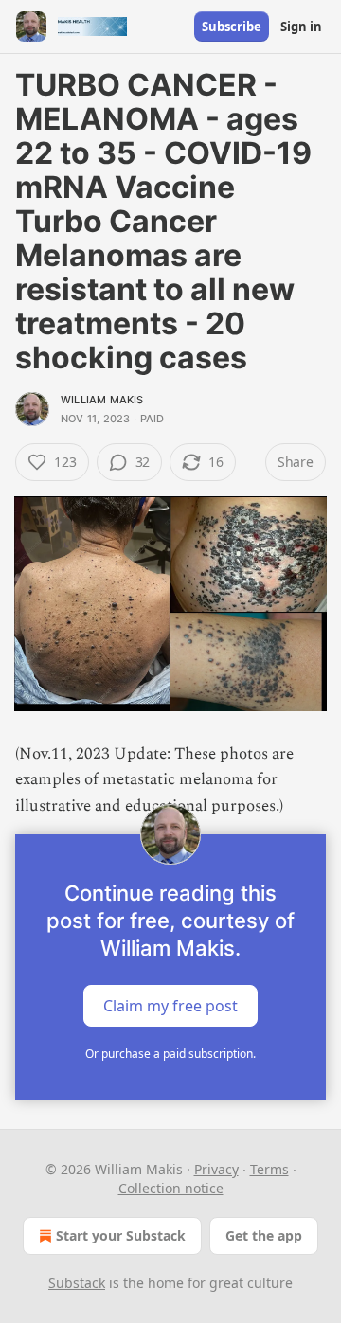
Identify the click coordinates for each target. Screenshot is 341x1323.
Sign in (301, 26)
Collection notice (171, 1188)
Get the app (263, 1235)
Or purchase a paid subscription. (170, 1054)
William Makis (102, 399)
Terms (269, 1169)
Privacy (216, 1169)
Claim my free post (170, 1004)
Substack (76, 1283)
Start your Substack (121, 1235)
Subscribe (231, 26)
